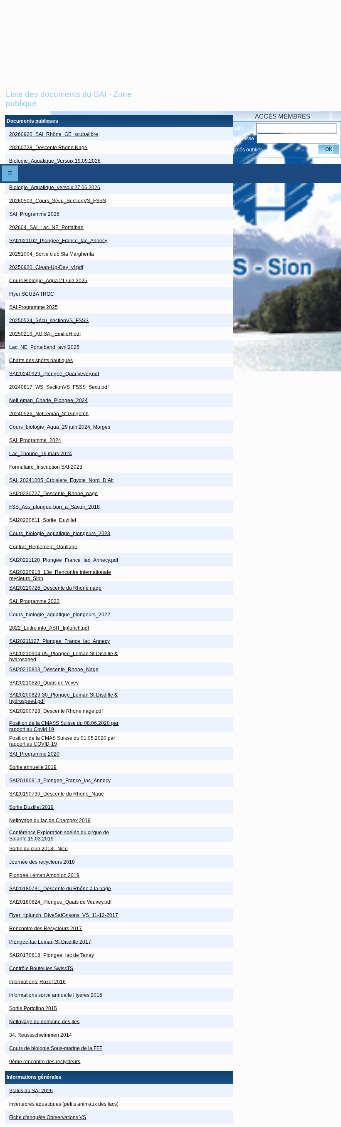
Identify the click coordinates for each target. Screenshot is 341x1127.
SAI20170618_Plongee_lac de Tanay (51, 955)
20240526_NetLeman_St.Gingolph (49, 413)
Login (236, 128)
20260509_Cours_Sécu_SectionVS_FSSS (57, 200)
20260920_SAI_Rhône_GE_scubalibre (53, 134)
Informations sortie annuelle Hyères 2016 (55, 995)
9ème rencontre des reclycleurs (44, 1061)
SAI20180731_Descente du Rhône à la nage (60, 888)
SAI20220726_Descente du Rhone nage (55, 588)
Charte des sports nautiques (41, 360)
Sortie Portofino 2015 (33, 1008)
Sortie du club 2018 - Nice (38, 848)
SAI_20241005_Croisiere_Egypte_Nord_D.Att (61, 480)
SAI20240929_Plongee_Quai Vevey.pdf (54, 373)
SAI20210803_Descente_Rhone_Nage (54, 669)
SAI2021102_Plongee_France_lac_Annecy (58, 240)
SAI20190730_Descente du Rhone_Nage (56, 794)
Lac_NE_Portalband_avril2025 (44, 347)
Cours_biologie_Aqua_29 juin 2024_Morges (59, 427)
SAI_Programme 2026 (34, 214)
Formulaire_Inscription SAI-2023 (45, 467)
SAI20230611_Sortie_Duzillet (42, 520)
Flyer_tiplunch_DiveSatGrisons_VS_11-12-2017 (63, 915)
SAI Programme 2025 (33, 307)
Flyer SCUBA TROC (31, 294)
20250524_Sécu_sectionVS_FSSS (49, 320)
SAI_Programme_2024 (35, 440)
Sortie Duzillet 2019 (31, 807)
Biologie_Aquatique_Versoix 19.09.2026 (55, 160)
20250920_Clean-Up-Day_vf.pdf (46, 267)
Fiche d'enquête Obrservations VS (47, 1117)
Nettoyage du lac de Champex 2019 (50, 820)
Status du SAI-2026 (31, 1090)
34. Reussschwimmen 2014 (40, 1035)
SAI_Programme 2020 (34, 754)
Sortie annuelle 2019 (33, 767)
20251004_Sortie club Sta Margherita (51, 254)
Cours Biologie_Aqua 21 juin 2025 (48, 280)
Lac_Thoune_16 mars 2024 (40, 453)
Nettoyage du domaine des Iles (44, 1021)
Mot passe (242, 138)
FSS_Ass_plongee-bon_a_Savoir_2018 (54, 506)
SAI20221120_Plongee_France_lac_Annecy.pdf (63, 560)
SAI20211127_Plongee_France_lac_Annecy (59, 641)
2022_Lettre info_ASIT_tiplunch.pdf (49, 628)
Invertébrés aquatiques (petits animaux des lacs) (64, 1104)
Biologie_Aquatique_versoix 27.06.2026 (54, 187)
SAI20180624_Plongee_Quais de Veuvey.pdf (60, 902)
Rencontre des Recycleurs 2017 (45, 928)
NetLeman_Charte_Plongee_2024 (48, 400)
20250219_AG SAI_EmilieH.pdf (45, 333)
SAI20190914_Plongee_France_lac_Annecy (60, 780)
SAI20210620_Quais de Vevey (44, 683)
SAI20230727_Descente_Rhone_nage (53, 493)
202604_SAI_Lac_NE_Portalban (46, 227)
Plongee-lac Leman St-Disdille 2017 (50, 941)
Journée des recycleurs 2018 (42, 862)
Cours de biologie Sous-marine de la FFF (55, 1048)
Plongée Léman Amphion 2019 (44, 875)
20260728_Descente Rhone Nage (48, 147)
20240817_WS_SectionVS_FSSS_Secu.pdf (59, 387)
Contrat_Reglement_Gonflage (43, 546)
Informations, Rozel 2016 (37, 981)
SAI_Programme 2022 (34, 601)
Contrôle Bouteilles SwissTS (41, 968)
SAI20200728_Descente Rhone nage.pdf (56, 711)
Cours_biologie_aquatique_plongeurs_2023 (59, 533)
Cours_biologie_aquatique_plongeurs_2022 (59, 615)
